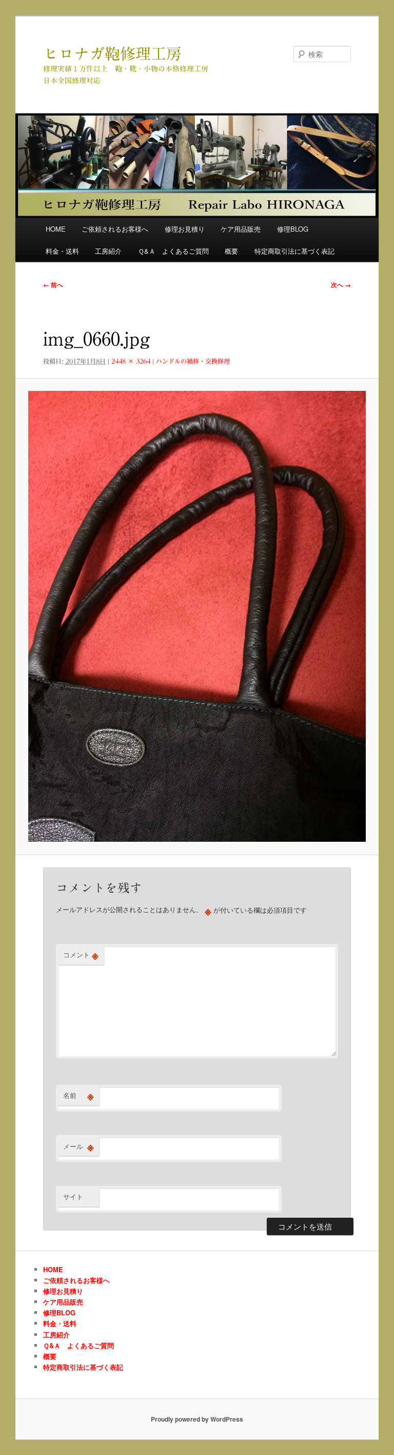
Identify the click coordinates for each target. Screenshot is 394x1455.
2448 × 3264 (130, 361)
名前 (78, 1095)
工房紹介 (108, 251)
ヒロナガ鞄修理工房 (112, 54)
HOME (56, 229)
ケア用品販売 (241, 229)
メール (78, 1146)
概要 (231, 251)
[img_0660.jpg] (197, 616)
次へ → (341, 284)
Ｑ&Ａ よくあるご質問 (173, 251)
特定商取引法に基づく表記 (294, 251)
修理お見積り (185, 229)
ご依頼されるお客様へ (115, 229)
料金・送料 (62, 251)
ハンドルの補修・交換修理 (193, 361)
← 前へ (53, 284)
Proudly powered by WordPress (197, 1419)
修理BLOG (292, 229)
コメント (80, 955)
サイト (73, 1196)
